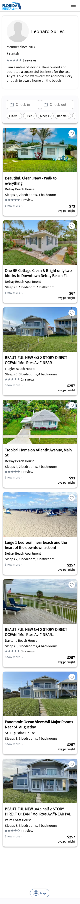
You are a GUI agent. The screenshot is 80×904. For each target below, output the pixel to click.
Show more (12, 206)
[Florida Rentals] (11, 10)
